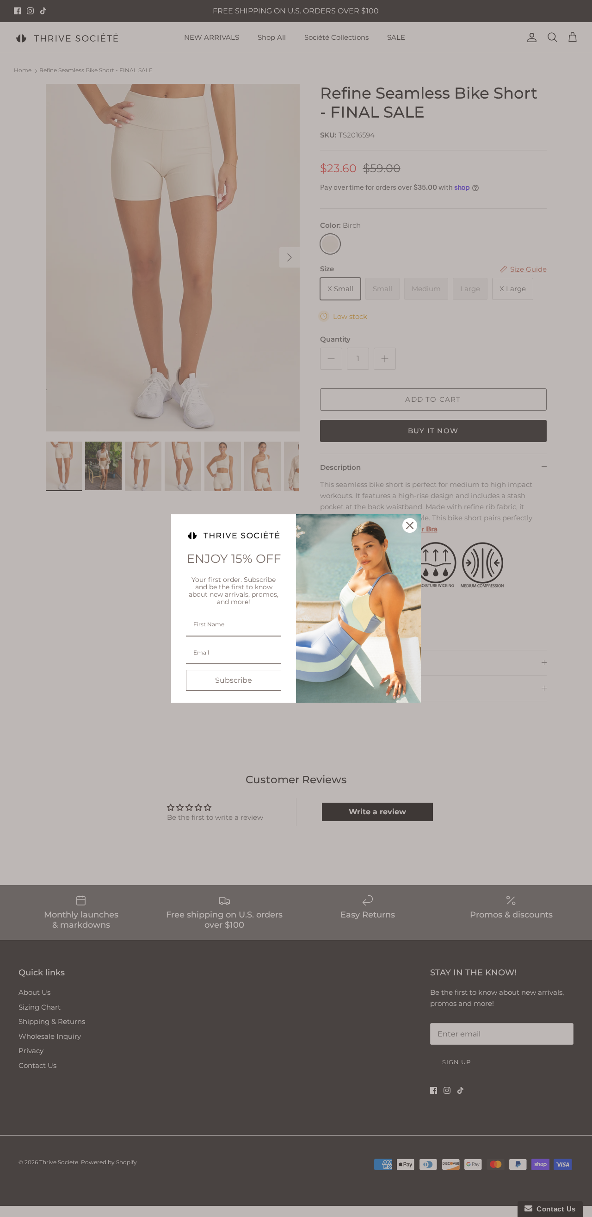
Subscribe (233, 680)
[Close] (410, 525)
